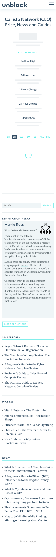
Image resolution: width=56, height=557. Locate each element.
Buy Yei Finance (28, 52)
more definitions (15, 324)
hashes (24, 265)
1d (14, 136)
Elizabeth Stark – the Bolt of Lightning (28, 425)
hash (7, 249)
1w (21, 136)
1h (8, 136)
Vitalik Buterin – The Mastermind (25, 410)
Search (47, 205)
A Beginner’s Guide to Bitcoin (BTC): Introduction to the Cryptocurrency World (27, 480)
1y (34, 136)
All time (45, 136)
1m (28, 136)
